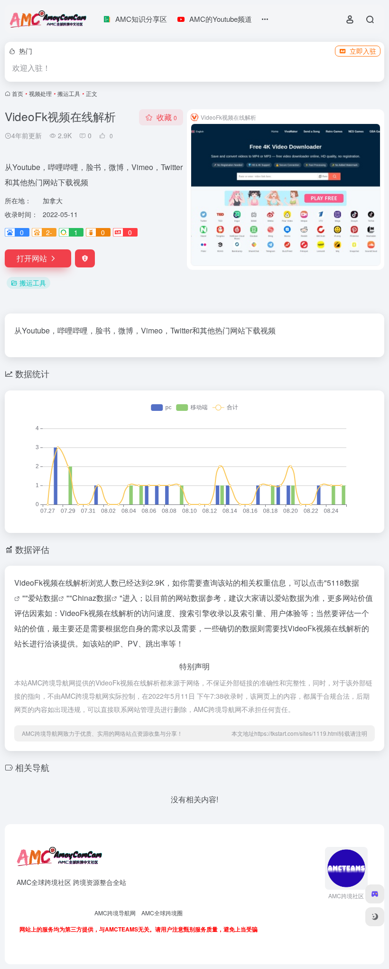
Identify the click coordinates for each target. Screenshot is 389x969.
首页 (17, 93)
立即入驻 (363, 51)
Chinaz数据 (91, 597)
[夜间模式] (374, 916)
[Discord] (374, 893)
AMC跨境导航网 (115, 913)
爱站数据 (43, 597)
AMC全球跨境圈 (162, 913)
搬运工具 (68, 93)
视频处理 (40, 93)
